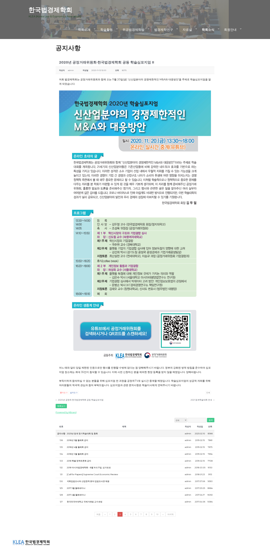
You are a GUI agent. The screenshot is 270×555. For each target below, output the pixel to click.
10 (157, 514)
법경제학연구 (163, 30)
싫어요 (74, 392)
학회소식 (208, 30)
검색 (211, 420)
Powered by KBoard (66, 412)
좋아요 (64, 392)
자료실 (187, 30)
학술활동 (106, 30)
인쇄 (208, 392)
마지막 (171, 514)
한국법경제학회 (50, 10)
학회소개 (84, 30)
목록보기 (61, 406)
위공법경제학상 (133, 30)
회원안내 (230, 30)
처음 (98, 514)
